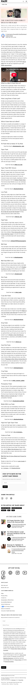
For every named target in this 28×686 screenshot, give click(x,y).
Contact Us (3, 597)
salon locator (21, 461)
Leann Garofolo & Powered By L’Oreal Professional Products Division (18, 550)
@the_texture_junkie (18, 380)
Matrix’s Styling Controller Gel (9, 396)
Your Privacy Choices (9, 606)
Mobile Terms (8, 638)
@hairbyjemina (18, 257)
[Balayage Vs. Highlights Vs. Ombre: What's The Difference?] (3, 546)
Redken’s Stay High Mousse (16, 335)
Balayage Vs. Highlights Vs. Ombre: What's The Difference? (16, 545)
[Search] (23, 1)
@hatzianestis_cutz (18, 146)
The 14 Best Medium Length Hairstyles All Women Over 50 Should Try (16, 533)
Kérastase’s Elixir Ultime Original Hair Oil (16, 359)
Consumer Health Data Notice (8, 610)
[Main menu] (26, 1)
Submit (5, 486)
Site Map (11, 684)
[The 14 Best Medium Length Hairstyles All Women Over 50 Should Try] (3, 533)
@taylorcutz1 (18, 274)
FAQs (2, 593)
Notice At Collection (5, 608)
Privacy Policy (4, 595)
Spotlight (4, 582)
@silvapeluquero (18, 367)
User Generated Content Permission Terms (14, 682)
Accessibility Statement (6, 602)
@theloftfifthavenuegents (18, 241)
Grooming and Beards (16, 508)
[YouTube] (25, 572)
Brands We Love (5, 587)
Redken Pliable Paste (20, 180)
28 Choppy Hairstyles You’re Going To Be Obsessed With (15, 521)
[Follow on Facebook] (3, 572)
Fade (13, 510)
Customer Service (7, 590)
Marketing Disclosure (8, 658)
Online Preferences (5, 604)
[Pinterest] (10, 572)
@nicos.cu (18, 341)
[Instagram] (17, 572)
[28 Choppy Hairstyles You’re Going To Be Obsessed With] (3, 522)
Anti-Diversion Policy (5, 684)
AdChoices (13, 680)
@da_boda (18, 292)
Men (9, 510)
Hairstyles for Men (6, 508)
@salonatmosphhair (18, 401)
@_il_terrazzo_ (18, 432)
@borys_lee (18, 216)
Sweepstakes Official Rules (7, 600)
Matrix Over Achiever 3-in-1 (15, 449)
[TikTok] (3, 577)
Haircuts (4, 510)
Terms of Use (23, 655)
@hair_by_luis (18, 164)
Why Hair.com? (4, 585)
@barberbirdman (18, 188)
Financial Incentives (9, 661)
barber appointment (6, 65)
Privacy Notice (18, 659)
